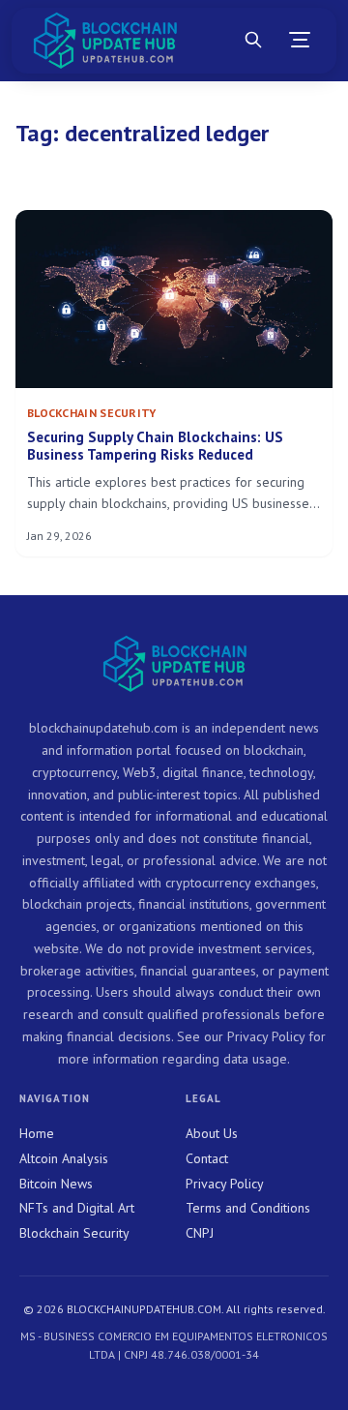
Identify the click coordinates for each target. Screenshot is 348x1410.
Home (36, 1133)
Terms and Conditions (248, 1207)
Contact (207, 1158)
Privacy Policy (225, 1183)
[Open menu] (299, 40)
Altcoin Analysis (63, 1158)
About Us (212, 1133)
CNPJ (200, 1233)
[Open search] (253, 41)
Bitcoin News (56, 1183)
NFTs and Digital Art (76, 1207)
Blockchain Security (74, 1233)
